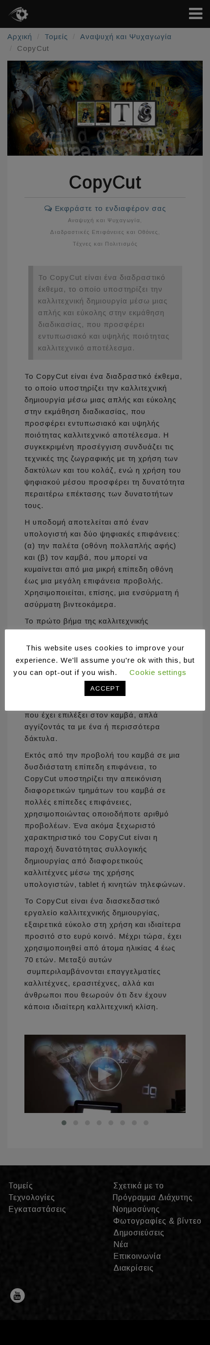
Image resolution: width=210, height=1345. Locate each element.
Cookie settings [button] (158, 672)
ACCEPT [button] (105, 688)
